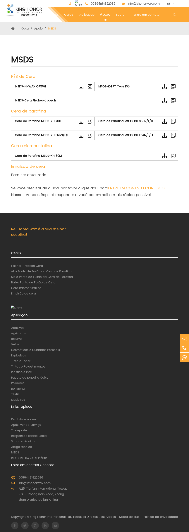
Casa (25, 28)
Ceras (16, 253)
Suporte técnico (23, 441)
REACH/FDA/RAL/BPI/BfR (29, 458)
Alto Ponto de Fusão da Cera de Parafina (41, 271)
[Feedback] (184, 357)
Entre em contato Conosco (32, 465)
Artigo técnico (21, 447)
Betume (17, 339)
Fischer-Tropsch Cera (27, 266)
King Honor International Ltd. (50, 517)
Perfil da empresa (24, 419)
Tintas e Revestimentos (28, 366)
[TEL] (184, 347)
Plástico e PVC (21, 372)
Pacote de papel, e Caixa (30, 377)
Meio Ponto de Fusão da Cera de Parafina (42, 277)
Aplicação (19, 315)
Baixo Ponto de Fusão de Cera (33, 282)
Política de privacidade (160, 517)
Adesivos (17, 327)
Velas (15, 344)
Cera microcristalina (26, 288)
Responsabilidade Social (29, 436)
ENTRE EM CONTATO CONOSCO (136, 188)
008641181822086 (103, 3)
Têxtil (15, 394)
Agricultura (19, 333)
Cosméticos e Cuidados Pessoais (35, 350)
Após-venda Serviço (26, 424)
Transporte (19, 430)
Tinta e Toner (20, 361)
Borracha (18, 388)
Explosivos (18, 355)
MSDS (52, 28)
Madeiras (18, 399)
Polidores (17, 383)
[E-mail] (184, 338)
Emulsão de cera (23, 293)
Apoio (38, 28)
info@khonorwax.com (144, 3)
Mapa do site (129, 517)
